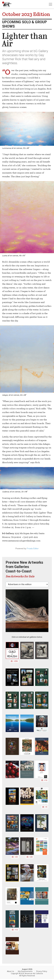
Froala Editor (33, 548)
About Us (10, 971)
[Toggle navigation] (50, 4)
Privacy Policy (41, 971)
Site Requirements (25, 971)
